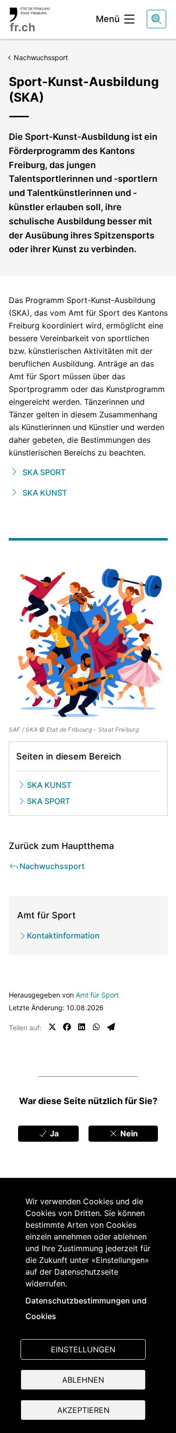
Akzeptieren (83, 1410)
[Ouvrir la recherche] (156, 19)
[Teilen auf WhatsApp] (96, 1027)
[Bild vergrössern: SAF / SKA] (88, 643)
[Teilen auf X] (52, 1027)
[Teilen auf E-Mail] (111, 1027)
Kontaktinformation (63, 935)
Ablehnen (83, 1380)
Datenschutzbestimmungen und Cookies (86, 1308)
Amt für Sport (97, 995)
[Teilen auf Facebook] (67, 1027)
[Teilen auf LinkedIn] (82, 1027)
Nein (128, 1133)
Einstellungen (83, 1349)
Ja (53, 1133)
